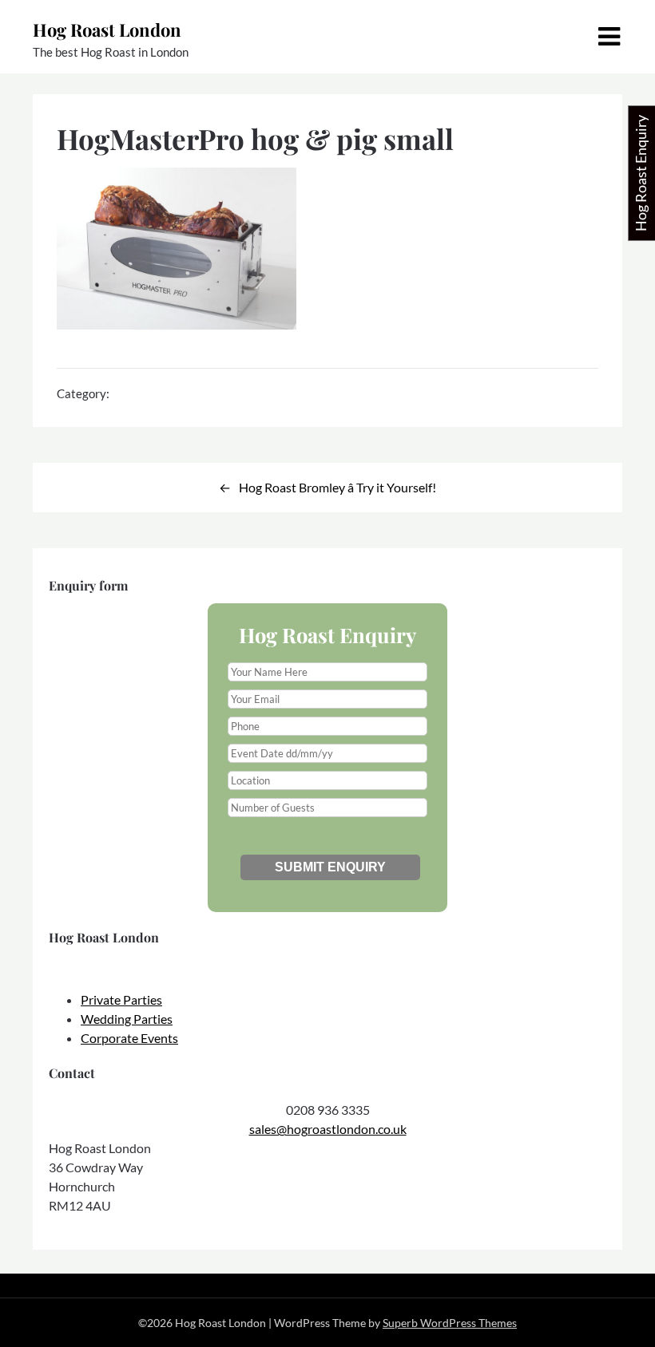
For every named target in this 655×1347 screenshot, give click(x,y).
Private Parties (121, 999)
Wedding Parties (127, 1018)
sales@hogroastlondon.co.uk (328, 1128)
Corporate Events (129, 1037)
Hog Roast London (107, 29)
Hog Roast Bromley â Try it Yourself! (337, 487)
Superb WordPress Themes (450, 1322)
